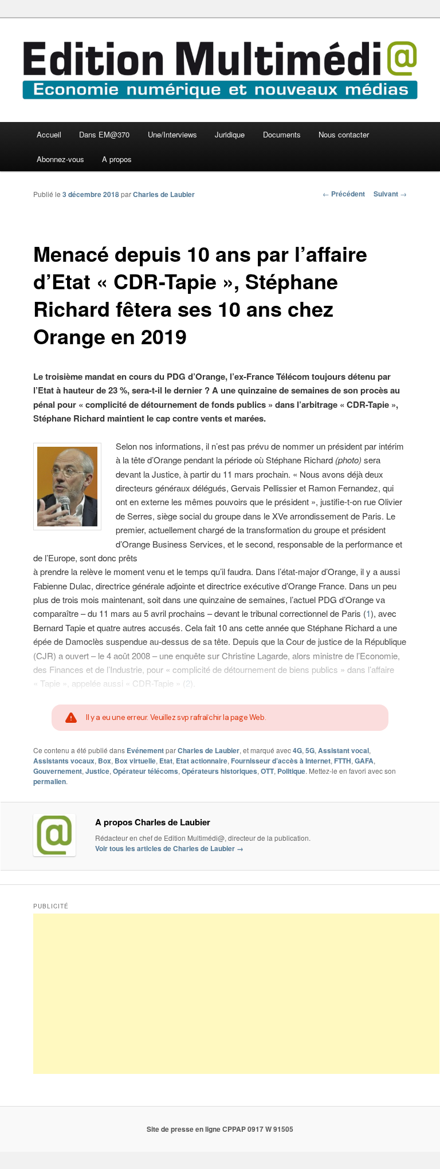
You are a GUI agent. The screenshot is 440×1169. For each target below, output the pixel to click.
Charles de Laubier (164, 194)
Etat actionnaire (201, 760)
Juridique (230, 134)
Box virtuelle (135, 760)
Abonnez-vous (60, 158)
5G (310, 750)
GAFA (364, 760)
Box (104, 760)
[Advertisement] (236, 994)
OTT (267, 771)
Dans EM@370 (104, 134)
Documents (282, 134)
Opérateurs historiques (219, 771)
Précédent (344, 193)
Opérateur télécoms (145, 771)
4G (297, 750)
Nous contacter (344, 134)
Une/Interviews (172, 134)
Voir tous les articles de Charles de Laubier (169, 848)
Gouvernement (57, 771)
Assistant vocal (343, 750)
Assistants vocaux (64, 760)
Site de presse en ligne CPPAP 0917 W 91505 (220, 1129)
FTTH (342, 760)
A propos (117, 158)
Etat (165, 760)
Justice (97, 771)
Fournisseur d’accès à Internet (281, 760)
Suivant (390, 193)
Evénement (145, 750)
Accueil (49, 134)
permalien (49, 781)
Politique (291, 771)
